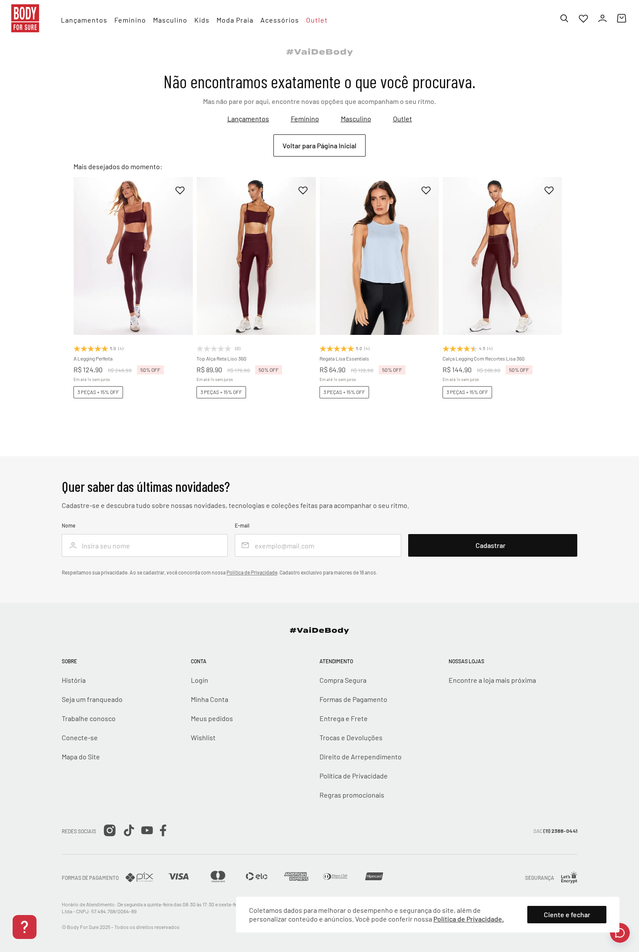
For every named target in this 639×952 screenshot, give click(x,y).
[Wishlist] (583, 18)
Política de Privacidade (251, 572)
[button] (117, 300)
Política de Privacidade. (468, 919)
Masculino (356, 118)
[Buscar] (564, 18)
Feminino (305, 118)
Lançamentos (248, 118)
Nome (68, 525)
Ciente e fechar (567, 914)
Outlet (402, 118)
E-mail (242, 525)
